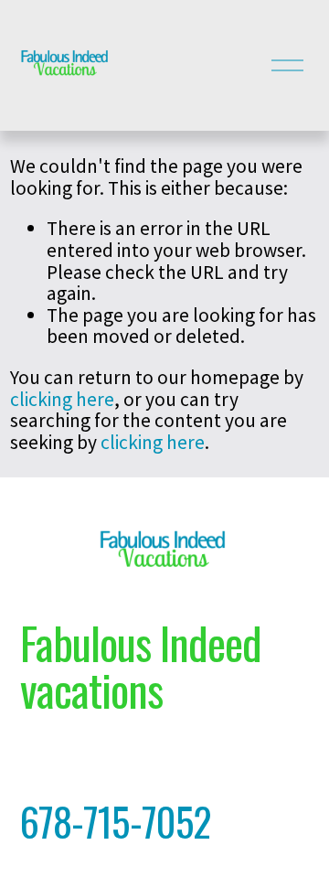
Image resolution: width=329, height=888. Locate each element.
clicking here (62, 399)
